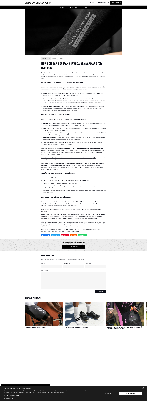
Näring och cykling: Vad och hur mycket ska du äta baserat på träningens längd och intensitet (124, 327)
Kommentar (45, 270)
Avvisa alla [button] (108, 393)
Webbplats (88, 263)
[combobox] (143, 388)
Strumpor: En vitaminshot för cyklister (77, 327)
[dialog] (73, 393)
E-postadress (67, 263)
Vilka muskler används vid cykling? (36, 327)
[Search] (108, 3)
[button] (93, 3)
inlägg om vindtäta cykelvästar (53, 209)
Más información (7, 394)
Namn (43, 263)
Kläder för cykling (46, 58)
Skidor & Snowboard (75, 7)
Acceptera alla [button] (130, 393)
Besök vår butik (116, 3)
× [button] (145, 388)
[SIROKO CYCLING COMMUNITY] (38, 3)
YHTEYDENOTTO (101, 3)
